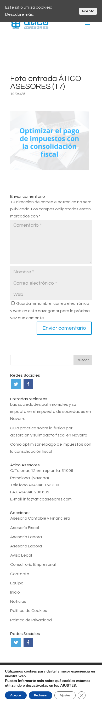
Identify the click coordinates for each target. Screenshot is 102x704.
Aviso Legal (21, 555)
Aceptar (15, 695)
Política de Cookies (28, 611)
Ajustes (65, 695)
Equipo (17, 583)
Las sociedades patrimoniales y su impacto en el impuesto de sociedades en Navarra (50, 411)
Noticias (18, 601)
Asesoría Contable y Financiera (40, 518)
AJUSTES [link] (68, 685)
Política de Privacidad (31, 620)
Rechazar (40, 695)
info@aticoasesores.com (47, 499)
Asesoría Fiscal (24, 528)
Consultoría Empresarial (33, 564)
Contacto (19, 574)
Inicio (15, 592)
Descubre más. (19, 14)
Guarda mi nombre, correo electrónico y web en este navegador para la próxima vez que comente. (50, 310)
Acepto (88, 11)
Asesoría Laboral (26, 537)
